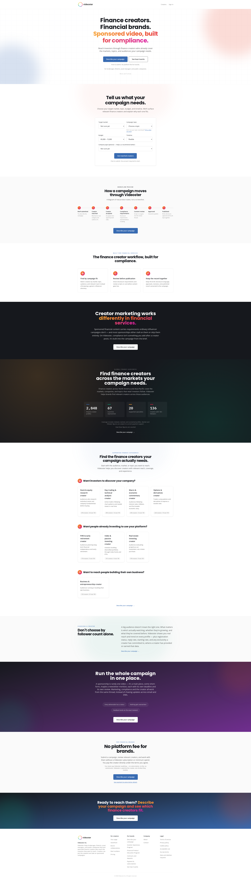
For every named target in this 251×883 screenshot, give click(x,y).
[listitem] (89, 501)
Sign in (171, 4)
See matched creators (125, 156)
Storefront (114, 843)
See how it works (138, 59)
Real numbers (115, 851)
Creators (163, 4)
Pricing (113, 854)
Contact (146, 843)
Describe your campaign (115, 59)
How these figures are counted (125, 427)
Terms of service (165, 839)
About (145, 839)
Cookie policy (164, 846)
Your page (114, 839)
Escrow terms (164, 852)
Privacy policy (164, 843)
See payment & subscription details (125, 782)
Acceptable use (165, 849)
